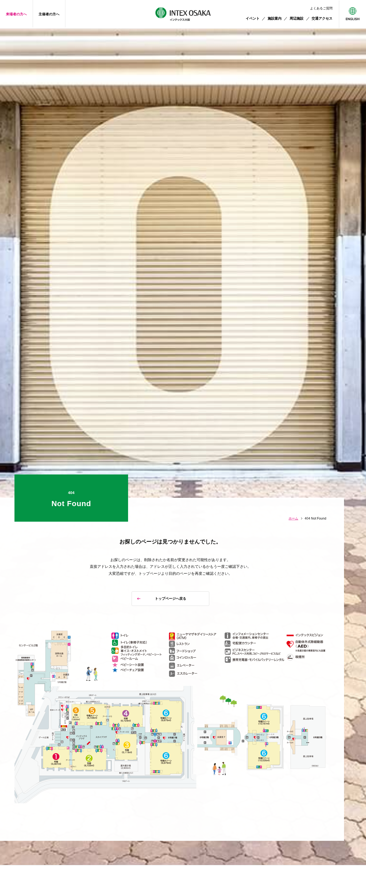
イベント (253, 18)
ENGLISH (353, 19)
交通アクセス (322, 18)
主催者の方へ (49, 14)
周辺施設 (297, 18)
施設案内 (275, 18)
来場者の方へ (16, 14)
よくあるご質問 (321, 8)
